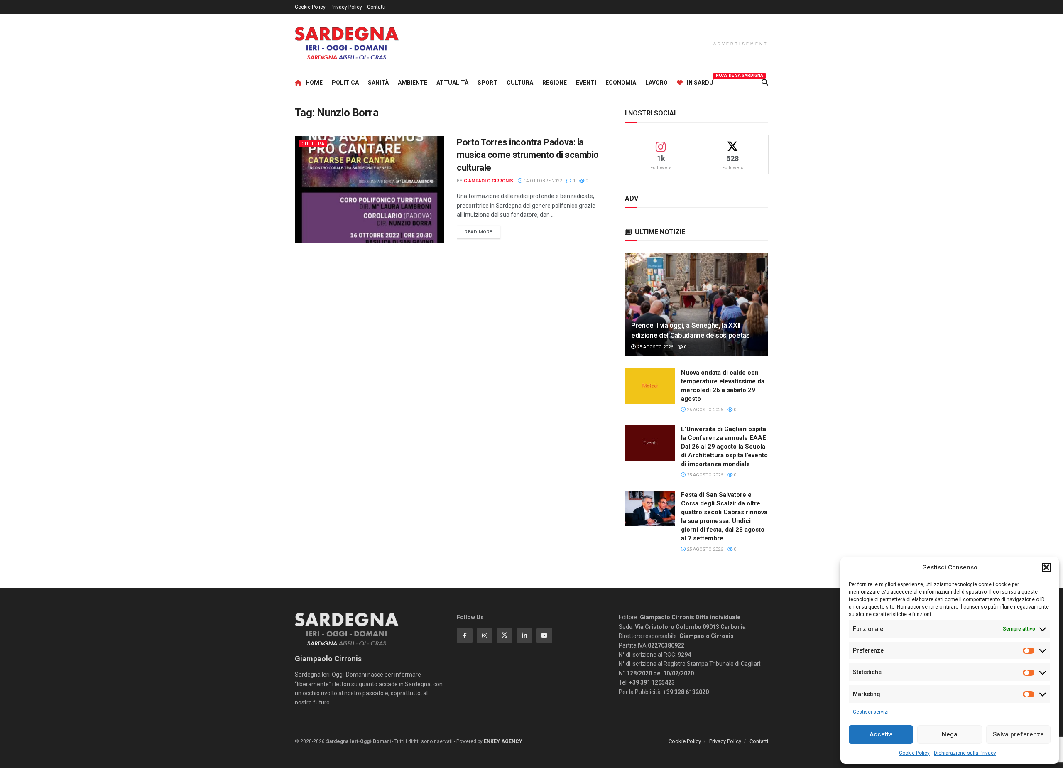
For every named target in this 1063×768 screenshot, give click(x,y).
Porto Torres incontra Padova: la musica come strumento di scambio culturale (528, 155)
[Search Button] (765, 82)
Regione (554, 82)
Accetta (881, 734)
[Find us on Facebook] (465, 635)
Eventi (586, 82)
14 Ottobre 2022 (542, 181)
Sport (487, 82)
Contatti (376, 7)
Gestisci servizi (871, 712)
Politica (345, 82)
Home (314, 82)
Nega (950, 734)
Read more (482, 232)
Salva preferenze (1018, 734)
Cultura (520, 82)
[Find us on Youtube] (544, 635)
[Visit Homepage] (347, 43)
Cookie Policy (914, 753)
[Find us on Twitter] (504, 635)
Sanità (378, 82)
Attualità (452, 82)
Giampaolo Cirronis (488, 181)
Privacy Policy (346, 7)
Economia (620, 82)
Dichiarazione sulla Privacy (965, 753)
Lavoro (656, 82)
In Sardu (700, 81)
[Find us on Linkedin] (524, 635)
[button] (1046, 567)
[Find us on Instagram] (484, 635)
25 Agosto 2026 (654, 347)
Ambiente (412, 82)
